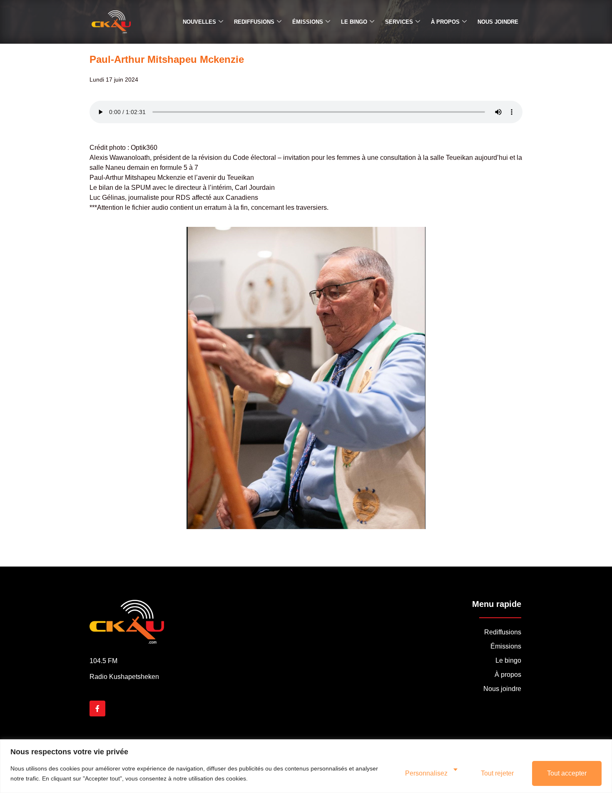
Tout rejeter (497, 773)
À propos (445, 22)
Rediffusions (254, 22)
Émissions (307, 22)
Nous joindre (498, 22)
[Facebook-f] (97, 708)
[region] (306, 766)
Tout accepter (567, 773)
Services (399, 22)
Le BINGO (354, 22)
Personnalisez (426, 773)
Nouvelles (199, 22)
